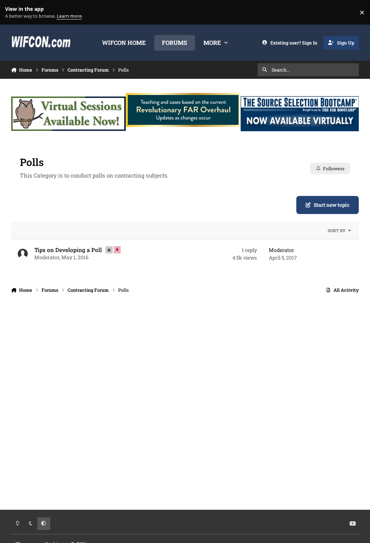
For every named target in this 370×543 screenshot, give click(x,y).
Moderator (46, 257)
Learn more (14, 12)
